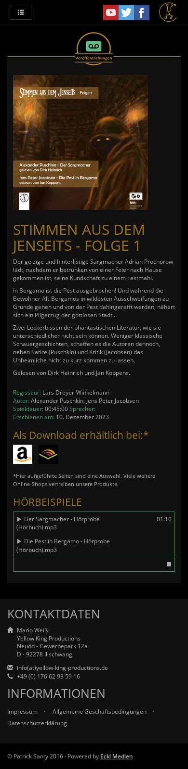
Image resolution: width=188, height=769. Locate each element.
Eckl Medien (116, 756)
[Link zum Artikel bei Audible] (48, 454)
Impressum (23, 711)
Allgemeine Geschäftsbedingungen (100, 711)
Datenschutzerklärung (37, 723)
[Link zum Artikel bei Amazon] (22, 454)
